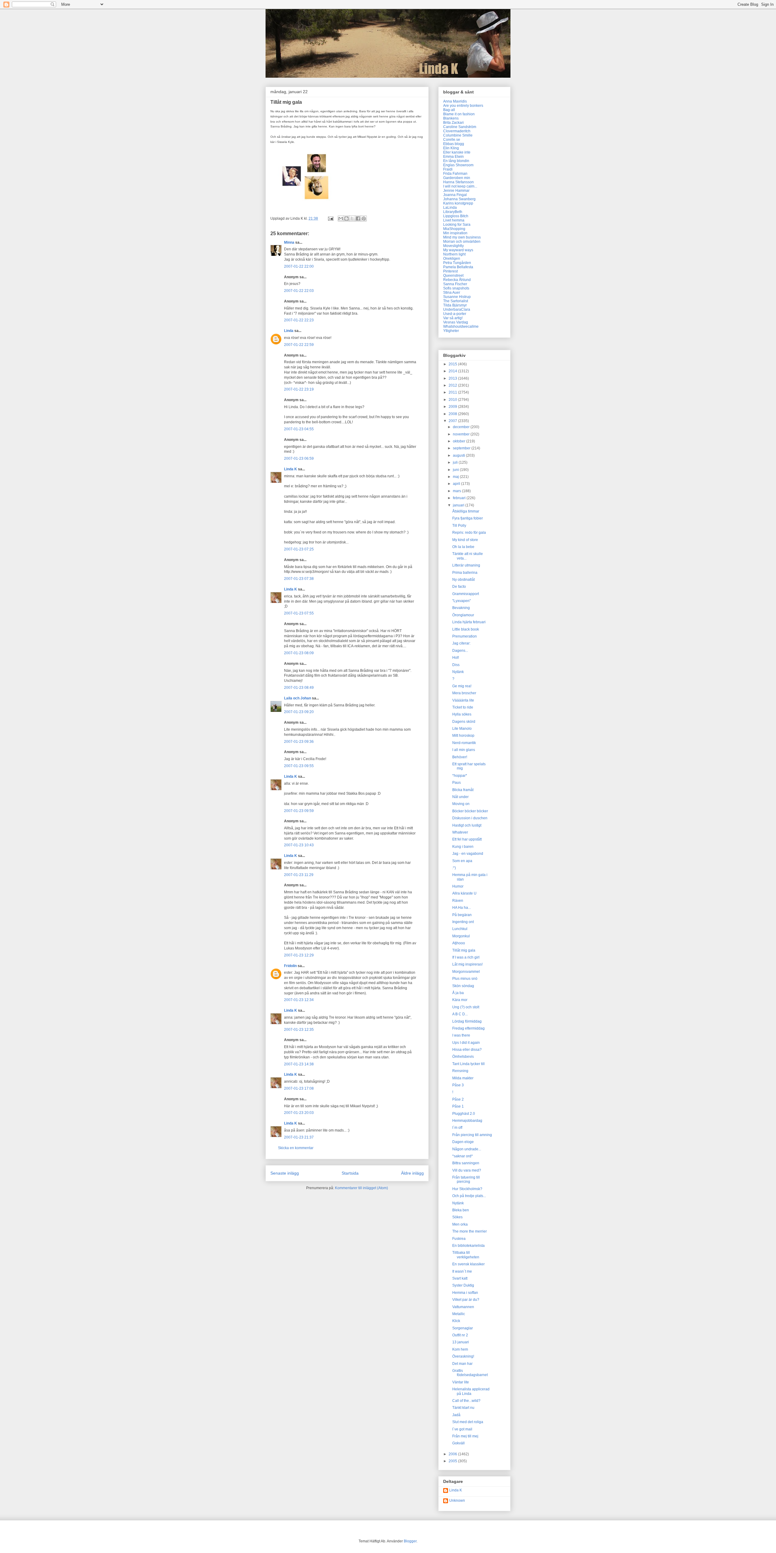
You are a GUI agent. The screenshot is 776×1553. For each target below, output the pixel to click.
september (462, 448)
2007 (453, 421)
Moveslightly (453, 246)
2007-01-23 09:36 (299, 741)
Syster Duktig (463, 1285)
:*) (454, 868)
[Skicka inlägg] (330, 218)
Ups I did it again (466, 1042)
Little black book (465, 629)
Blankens (451, 118)
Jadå (456, 1415)
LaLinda (450, 207)
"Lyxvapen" (461, 601)
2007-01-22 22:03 (299, 291)
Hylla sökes (461, 714)
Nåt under (460, 797)
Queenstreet (453, 275)
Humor (457, 886)
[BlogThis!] (346, 218)
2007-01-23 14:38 (299, 1064)
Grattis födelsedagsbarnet (470, 1373)
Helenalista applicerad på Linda (471, 1391)
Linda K (290, 469)
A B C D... (460, 1014)
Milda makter (462, 1078)
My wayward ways (458, 250)
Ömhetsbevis (463, 1056)
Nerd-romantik (464, 743)
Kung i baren (462, 846)
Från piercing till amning (472, 1135)
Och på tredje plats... (469, 1196)
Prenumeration (464, 636)
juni (456, 470)
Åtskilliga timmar (465, 511)
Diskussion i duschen (469, 818)
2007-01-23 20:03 (299, 1113)
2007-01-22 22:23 (299, 320)
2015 (453, 364)
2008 (453, 414)
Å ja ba (458, 993)
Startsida (350, 1173)
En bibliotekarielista (468, 1245)
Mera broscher (464, 693)
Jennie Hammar (456, 190)
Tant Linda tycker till (468, 1064)
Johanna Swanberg (459, 199)
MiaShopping (454, 229)
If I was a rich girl (466, 957)
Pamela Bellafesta (458, 267)
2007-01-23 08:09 (299, 653)
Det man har (462, 1364)
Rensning (460, 1071)
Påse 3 (458, 1085)
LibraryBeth (452, 212)
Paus (456, 782)
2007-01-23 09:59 (299, 811)
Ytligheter (451, 331)
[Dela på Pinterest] (364, 218)
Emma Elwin (453, 156)
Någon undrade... (466, 1149)
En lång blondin (456, 161)
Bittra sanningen (465, 1163)
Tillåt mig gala (463, 950)
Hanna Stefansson (458, 182)
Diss (456, 665)
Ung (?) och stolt (465, 1007)
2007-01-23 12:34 (299, 1000)
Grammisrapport (465, 594)
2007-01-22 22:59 (299, 345)
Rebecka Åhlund (457, 280)
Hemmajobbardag (467, 1120)
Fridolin (290, 966)
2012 (453, 385)
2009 (453, 406)
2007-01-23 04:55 (299, 429)
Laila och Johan (297, 698)
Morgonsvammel (466, 971)
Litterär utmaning (466, 565)
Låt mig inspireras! (467, 964)
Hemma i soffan (465, 1293)
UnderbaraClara (456, 309)
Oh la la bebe (463, 547)
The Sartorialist (455, 301)
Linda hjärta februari (469, 622)
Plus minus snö (464, 978)
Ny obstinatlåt (463, 579)
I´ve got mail (462, 1429)
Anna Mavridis (455, 101)
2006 (453, 1454)
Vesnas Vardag (455, 322)
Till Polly (459, 525)
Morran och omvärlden (461, 241)
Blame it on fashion (459, 114)
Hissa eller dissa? (467, 1049)
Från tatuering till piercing (466, 1179)
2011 (453, 392)
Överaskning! (463, 1356)
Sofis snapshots (456, 288)
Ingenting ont (463, 922)
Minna (289, 242)
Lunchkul (459, 929)
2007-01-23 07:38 (299, 579)
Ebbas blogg (453, 144)
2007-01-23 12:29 (299, 955)
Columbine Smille (458, 135)
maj (456, 477)
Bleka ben (460, 1210)
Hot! (455, 657)
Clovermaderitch (456, 131)
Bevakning (461, 608)
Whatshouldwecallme (461, 326)
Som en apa (462, 861)
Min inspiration (455, 233)
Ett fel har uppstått (467, 839)
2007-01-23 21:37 (299, 1137)
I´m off (457, 1127)
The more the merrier (469, 1231)
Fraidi (448, 169)
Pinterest (450, 271)
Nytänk (458, 672)
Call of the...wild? (466, 1401)
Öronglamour (463, 615)
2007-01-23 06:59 (299, 458)
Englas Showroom (458, 165)
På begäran (462, 915)
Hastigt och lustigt (466, 825)
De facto (459, 586)
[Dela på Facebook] (358, 218)
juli (456, 462)
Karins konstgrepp (458, 203)
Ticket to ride (462, 707)
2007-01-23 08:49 (299, 687)
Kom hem (460, 1349)
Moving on (461, 804)
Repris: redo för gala (469, 532)
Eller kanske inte (456, 152)
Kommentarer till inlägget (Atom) (361, 1188)
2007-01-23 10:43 (299, 845)
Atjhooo (458, 943)
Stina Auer (451, 292)
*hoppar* (459, 775)
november (461, 434)
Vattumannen (463, 1307)
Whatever (460, 832)
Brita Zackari (453, 122)
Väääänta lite (463, 700)
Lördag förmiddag (467, 1021)
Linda (288, 331)
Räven (457, 900)
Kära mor (459, 1000)
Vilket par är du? (465, 1300)
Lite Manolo (462, 728)
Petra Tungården (457, 263)
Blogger (410, 1541)
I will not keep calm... (460, 186)
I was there (461, 1035)
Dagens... (460, 650)
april (457, 484)
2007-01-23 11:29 (298, 875)
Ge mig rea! (461, 686)
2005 (453, 1461)
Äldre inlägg (412, 1173)
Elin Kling (451, 148)
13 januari (460, 1342)
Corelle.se (451, 139)
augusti (459, 455)
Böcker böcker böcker (470, 811)
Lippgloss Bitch (455, 216)
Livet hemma (453, 220)
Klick (456, 1321)
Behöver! (459, 757)
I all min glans (463, 750)
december (461, 427)
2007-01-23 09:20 (299, 712)
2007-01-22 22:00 (299, 266)
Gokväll (458, 1443)
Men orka (460, 1224)
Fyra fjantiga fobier (467, 518)
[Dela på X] (352, 218)
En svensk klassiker (468, 1264)
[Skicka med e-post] (341, 218)
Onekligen (451, 258)
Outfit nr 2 (460, 1335)
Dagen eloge (463, 1142)
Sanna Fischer (455, 284)
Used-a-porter (454, 314)
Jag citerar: (461, 643)
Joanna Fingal (455, 195)
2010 (453, 400)
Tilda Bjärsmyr (455, 305)
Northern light (454, 254)
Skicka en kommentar (295, 1148)
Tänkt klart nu (463, 1408)
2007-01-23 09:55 (299, 766)
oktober (459, 441)
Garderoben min (456, 178)
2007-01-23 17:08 (299, 1088)
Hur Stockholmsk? (467, 1189)
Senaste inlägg (284, 1173)
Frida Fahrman (455, 173)
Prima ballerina (464, 572)
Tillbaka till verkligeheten (465, 1254)
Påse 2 (458, 1099)
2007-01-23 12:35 (299, 1029)
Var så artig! (453, 318)
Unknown (457, 1500)
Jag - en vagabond (467, 853)
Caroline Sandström (459, 127)
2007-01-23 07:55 (299, 613)
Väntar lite (460, 1382)
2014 (453, 371)
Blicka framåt (462, 790)
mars (457, 491)
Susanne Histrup (457, 297)
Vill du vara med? (466, 1170)
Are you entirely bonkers (463, 105)
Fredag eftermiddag (468, 1028)
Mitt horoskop (463, 735)
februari (460, 498)
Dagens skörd (463, 721)
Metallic (458, 1314)
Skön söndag (463, 986)
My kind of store (465, 540)
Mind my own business (462, 237)
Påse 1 (458, 1106)
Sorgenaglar (462, 1328)
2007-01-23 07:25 (299, 549)
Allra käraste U (464, 893)
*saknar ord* (462, 1156)
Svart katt (459, 1278)
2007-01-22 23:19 (299, 389)
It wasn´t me (462, 1271)
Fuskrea (459, 1239)
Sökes (457, 1217)
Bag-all (449, 110)
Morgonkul (461, 936)
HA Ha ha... (461, 907)
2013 (453, 378)
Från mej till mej (465, 1436)
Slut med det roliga (467, 1422)
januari (459, 505)
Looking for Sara (456, 224)
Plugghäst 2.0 (463, 1113)
